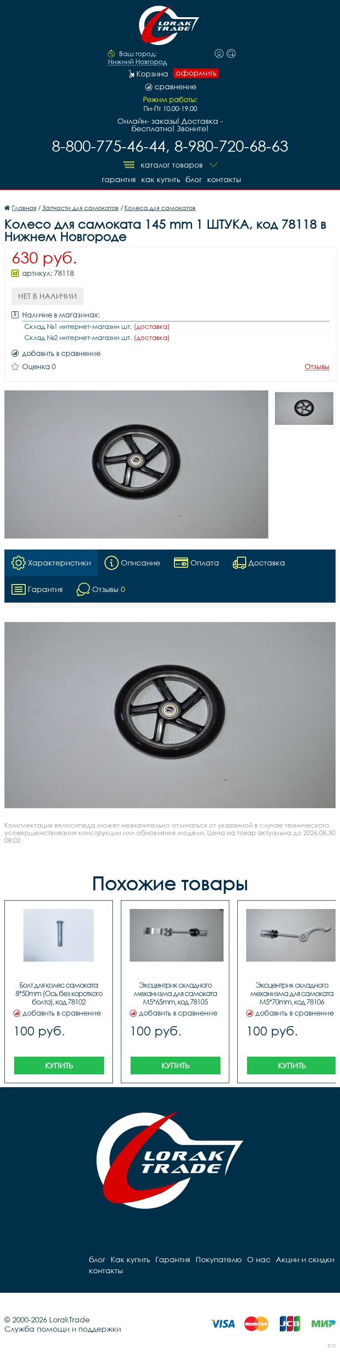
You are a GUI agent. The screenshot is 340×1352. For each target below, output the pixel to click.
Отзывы (317, 366)
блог (193, 179)
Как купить (160, 179)
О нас (258, 1259)
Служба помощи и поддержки (62, 1328)
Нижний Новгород (137, 61)
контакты (224, 179)
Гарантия (119, 179)
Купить (59, 1065)
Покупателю (219, 1259)
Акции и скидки (305, 1259)
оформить (196, 73)
